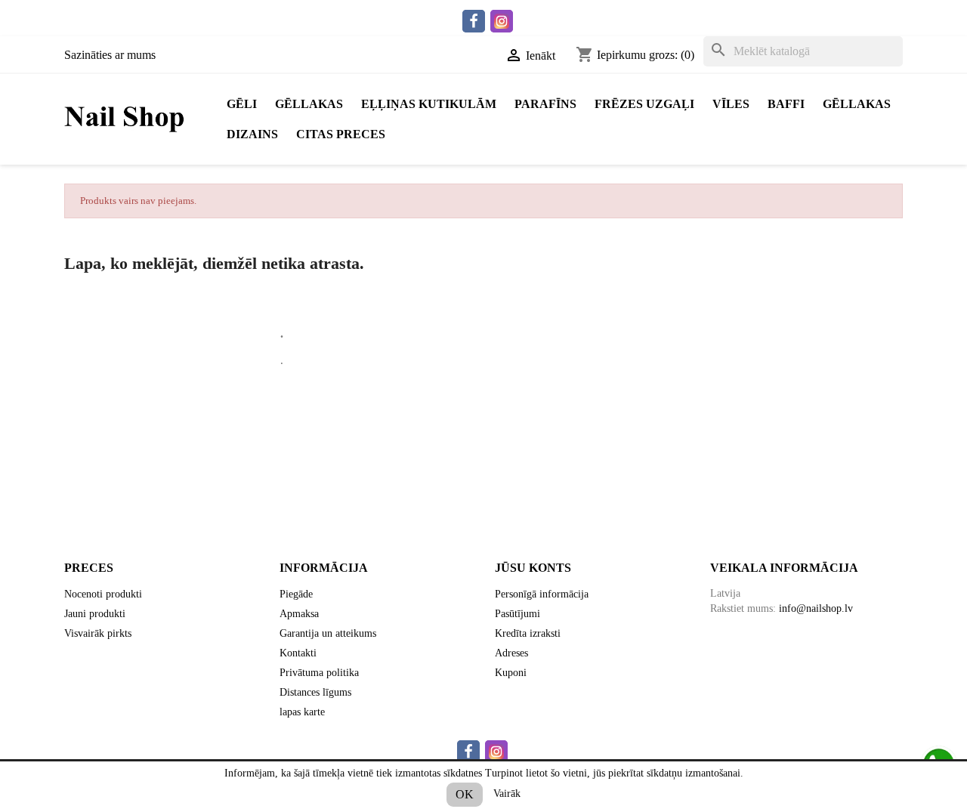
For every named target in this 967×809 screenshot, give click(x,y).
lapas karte (302, 712)
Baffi (786, 103)
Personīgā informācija (542, 594)
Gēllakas (309, 103)
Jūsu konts (533, 567)
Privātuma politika (319, 672)
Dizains (252, 134)
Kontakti (298, 653)
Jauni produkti (94, 613)
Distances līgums (315, 692)
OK (465, 794)
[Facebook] (473, 21)
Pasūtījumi (517, 613)
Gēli (242, 103)
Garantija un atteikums (328, 633)
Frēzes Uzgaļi (644, 103)
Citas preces (340, 134)
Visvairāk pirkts (97, 633)
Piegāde (296, 594)
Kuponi (511, 672)
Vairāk (507, 793)
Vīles (730, 103)
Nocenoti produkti (103, 594)
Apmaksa (299, 613)
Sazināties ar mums (110, 54)
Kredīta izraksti (528, 633)
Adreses (511, 653)
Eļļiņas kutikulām (428, 103)
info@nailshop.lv (816, 608)
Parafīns (545, 103)
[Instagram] (501, 21)
